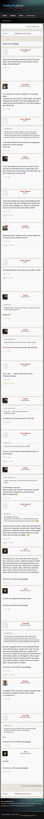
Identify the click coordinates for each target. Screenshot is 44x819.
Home (5, 15)
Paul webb (25, 84)
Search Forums (6, 20)
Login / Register (34, 26)
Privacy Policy (15, 814)
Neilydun (25, 681)
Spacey (25, 157)
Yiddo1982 (25, 623)
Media (21, 15)
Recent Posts (31, 15)
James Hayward (25, 50)
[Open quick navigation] (41, 32)
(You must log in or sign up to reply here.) (31, 785)
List (12, 215)
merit (25, 549)
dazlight (25, 226)
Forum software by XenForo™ (28, 815)
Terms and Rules (6, 814)
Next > (9, 39)
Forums (13, 15)
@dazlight (10, 347)
